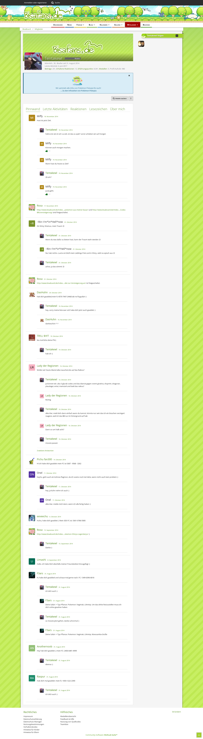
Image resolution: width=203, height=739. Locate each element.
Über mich (117, 109)
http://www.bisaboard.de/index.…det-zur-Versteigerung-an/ (61, 283)
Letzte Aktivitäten (55, 109)
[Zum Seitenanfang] (199, 735)
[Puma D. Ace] (141, 43)
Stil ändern (176, 711)
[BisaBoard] (101, 14)
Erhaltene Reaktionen (65, 68)
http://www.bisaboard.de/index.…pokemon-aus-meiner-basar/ (62, 210)
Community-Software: (101, 735)
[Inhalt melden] (125, 115)
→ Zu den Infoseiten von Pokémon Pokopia (78, 90)
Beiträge (48, 68)
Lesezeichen (98, 109)
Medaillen (103, 68)
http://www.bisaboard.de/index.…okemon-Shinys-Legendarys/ (62, 534)
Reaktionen (78, 109)
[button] (129, 75)
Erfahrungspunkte (85, 68)
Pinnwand (33, 109)
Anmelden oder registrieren (35, 2)
